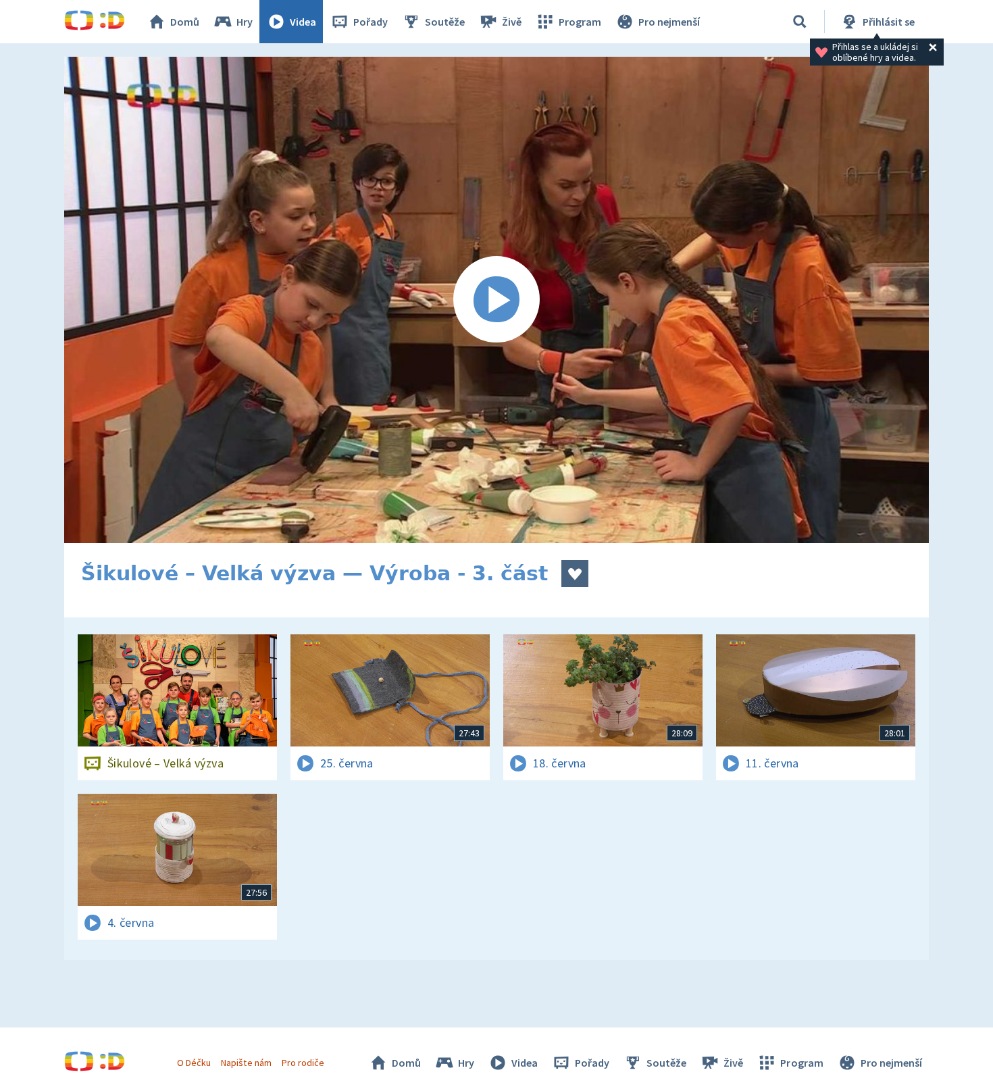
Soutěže (445, 21)
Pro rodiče (303, 1063)
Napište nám (246, 1063)
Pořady (370, 21)
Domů (184, 21)
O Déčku (194, 1063)
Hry (244, 21)
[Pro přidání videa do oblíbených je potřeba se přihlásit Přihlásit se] (574, 573)
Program (580, 21)
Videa (303, 21)
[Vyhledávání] (799, 21)
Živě (511, 21)
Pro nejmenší (669, 21)
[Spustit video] (496, 300)
